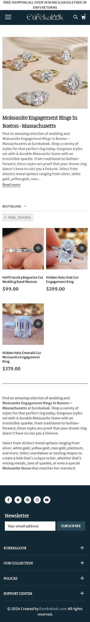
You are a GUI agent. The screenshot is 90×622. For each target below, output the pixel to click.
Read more (11, 185)
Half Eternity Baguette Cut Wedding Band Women (22, 279)
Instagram (37, 499)
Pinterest (27, 499)
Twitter (18, 499)
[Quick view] (38, 248)
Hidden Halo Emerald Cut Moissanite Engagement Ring (21, 357)
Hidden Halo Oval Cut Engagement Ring (62, 279)
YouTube (46, 499)
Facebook (8, 499)
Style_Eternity (19, 217)
